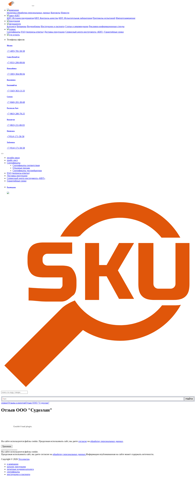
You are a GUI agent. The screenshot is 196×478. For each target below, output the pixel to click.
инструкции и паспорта (18, 474)
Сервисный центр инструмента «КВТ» (84, 32)
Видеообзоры (33, 26)
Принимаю (6, 446)
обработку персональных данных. (69, 454)
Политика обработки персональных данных (28, 12)
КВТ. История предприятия (20, 18)
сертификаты (13, 472)
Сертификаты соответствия (26, 165)
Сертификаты (13, 32)
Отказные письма (21, 168)
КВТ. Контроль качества (46, 18)
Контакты (55, 12)
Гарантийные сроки (114, 32)
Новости (65, 12)
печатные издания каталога (20, 469)
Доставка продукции (54, 32)
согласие (82, 441)
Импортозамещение (125, 18)
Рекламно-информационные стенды (106, 26)
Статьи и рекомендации (76, 26)
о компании (12, 464)
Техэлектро (23, 459)
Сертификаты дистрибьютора (27, 170)
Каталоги (11, 26)
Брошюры (21, 26)
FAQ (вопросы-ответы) (32, 32)
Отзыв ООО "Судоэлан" (37, 403)
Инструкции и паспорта (52, 26)
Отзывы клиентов (16, 403)
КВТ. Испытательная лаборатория (75, 18)
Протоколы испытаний (104, 18)
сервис (4, 403)
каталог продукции (16, 466)
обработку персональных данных (106, 441)
